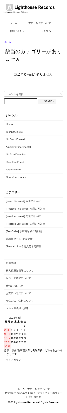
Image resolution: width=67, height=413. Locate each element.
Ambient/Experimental (18, 146)
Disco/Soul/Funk (15, 162)
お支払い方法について (18, 293)
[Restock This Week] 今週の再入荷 (25, 208)
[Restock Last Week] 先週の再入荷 (25, 223)
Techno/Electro (14, 131)
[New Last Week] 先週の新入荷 (23, 216)
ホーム (13, 23)
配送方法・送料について (19, 300)
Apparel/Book (13, 169)
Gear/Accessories (16, 177)
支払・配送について (39, 23)
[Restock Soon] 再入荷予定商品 (23, 246)
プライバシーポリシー (49, 392)
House (9, 124)
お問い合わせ (17, 31)
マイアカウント (14, 359)
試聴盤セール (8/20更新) (19, 238)
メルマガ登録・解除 (17, 308)
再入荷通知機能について (19, 270)
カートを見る (43, 31)
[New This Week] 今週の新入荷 (23, 201)
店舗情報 (11, 263)
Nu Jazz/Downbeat (16, 154)
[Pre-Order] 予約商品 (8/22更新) (24, 231)
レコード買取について (18, 278)
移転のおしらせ (14, 285)
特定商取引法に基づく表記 (20, 392)
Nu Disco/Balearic (16, 139)
